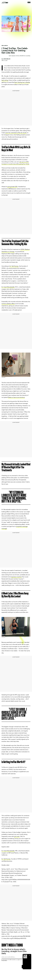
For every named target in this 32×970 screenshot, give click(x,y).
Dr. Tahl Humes (14, 266)
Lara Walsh (6, 58)
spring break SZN (12, 186)
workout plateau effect (8, 303)
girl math (17, 836)
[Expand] (24, 955)
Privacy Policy (4, 960)
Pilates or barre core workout (16, 397)
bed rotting (5, 80)
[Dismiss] (29, 955)
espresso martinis (16, 576)
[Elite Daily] (5, 2)
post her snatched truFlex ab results (16, 132)
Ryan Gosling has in (22, 82)
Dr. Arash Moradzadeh (8, 287)
